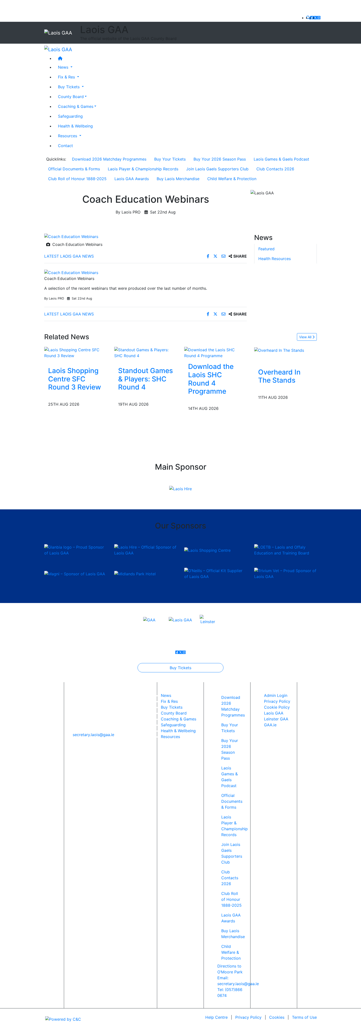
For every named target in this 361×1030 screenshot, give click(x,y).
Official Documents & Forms (74, 168)
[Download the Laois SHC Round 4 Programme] (215, 352)
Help (216, 1017)
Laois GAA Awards (131, 178)
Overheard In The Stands (279, 376)
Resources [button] (68, 135)
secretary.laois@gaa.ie (93, 734)
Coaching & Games (75, 106)
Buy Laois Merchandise (178, 178)
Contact (65, 145)
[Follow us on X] (315, 17)
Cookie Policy (277, 707)
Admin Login (275, 695)
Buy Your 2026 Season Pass (220, 159)
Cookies (276, 1017)
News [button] (63, 66)
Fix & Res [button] (67, 76)
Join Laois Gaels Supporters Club (217, 168)
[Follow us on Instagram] (318, 17)
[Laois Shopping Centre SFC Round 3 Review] (75, 352)
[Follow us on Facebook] (312, 17)
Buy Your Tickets (170, 159)
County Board (71, 96)
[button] (308, 17)
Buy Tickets (180, 667)
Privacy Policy (277, 701)
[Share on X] (216, 256)
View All (305, 337)
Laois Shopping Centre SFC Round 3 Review (74, 378)
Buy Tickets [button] (69, 86)
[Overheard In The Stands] (279, 349)
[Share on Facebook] (208, 256)
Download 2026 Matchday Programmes (109, 159)
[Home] (185, 58)
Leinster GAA (276, 718)
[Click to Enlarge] (145, 236)
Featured (266, 248)
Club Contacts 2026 (275, 168)
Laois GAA (273, 713)
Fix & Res (169, 701)
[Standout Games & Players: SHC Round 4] (145, 352)
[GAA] (149, 619)
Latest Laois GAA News (69, 256)
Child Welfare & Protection (231, 178)
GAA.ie (270, 724)
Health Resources (274, 258)
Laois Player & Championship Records (143, 168)
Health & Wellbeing (75, 125)
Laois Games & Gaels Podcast (281, 159)
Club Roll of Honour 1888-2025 (77, 178)
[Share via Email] (224, 256)
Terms (304, 1017)
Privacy (248, 1017)
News (166, 695)
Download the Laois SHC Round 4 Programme (211, 378)
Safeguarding (70, 115)
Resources (170, 736)
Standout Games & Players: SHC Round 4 (145, 378)
